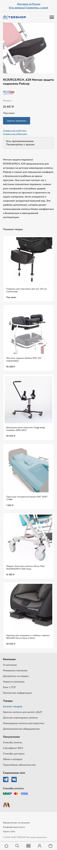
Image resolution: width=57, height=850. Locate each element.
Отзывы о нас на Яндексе (14, 130)
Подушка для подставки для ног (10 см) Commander (26, 290)
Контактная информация (17, 693)
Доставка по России (28, 4)
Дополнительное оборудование (21, 729)
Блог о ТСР (9, 687)
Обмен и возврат (12, 759)
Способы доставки (13, 753)
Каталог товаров (12, 706)
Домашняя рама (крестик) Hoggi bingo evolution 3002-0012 (25, 429)
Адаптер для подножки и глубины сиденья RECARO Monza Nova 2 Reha (28, 637)
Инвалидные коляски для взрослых (24, 723)
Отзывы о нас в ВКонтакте (15, 134)
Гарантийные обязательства (19, 765)
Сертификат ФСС (13, 748)
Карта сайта (9, 831)
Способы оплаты (12, 742)
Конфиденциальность (14, 827)
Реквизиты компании (15, 670)
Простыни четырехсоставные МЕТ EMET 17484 (27, 498)
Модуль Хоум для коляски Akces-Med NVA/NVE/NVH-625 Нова (25, 567)
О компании (10, 665)
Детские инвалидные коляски (20, 717)
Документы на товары (16, 676)
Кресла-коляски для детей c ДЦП (22, 712)
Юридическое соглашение (16, 822)
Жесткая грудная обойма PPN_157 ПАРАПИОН (23, 359)
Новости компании (13, 681)
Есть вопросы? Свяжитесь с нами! (28, 7)
